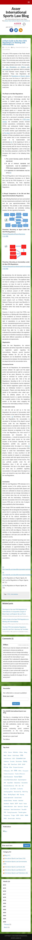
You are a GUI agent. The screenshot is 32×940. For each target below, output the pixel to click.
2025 (4, 918)
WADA (26, 815)
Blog (14, 47)
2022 (4, 909)
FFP (12, 770)
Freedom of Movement (20, 773)
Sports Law (20, 806)
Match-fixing (25, 791)
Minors (5, 794)
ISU (22, 785)
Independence (17, 782)
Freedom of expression (9, 773)
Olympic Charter (18, 797)
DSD (9, 764)
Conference (6, 761)
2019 (4, 900)
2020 (4, 903)
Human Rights (18, 777)
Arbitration (15, 752)
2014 (4, 885)
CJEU (13, 758)
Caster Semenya (7, 758)
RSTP (16, 803)
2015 (4, 888)
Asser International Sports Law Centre (17, 21)
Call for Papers (16, 755)
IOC (16, 785)
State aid (26, 806)
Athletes (21, 752)
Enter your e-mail (8, 696)
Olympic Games (8, 800)
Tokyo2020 (24, 809)
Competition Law (21, 758)
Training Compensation (12, 812)
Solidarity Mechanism (8, 806)
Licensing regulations (8, 791)
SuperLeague (7, 809)
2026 (7, 924)
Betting (25, 752)
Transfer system (22, 812)
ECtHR (23, 764)
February (6, 924)
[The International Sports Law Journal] (5, 831)
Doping (25, 761)
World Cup (18, 818)
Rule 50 (20, 803)
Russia (25, 803)
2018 (4, 897)
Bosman (9, 755)
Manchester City (17, 791)
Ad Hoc (5, 752)
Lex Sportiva (20, 788)
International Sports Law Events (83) (14, 867)
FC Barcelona (7, 770)
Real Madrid (6, 803)
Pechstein (15, 800)
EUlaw (10, 767)
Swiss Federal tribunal (15, 809)
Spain (15, 806)
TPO (5, 812)
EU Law (6, 767)
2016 (4, 891)
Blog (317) (7, 855)
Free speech (25, 770)
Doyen (5, 764)
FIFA (8, 594)
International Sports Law (9, 785)
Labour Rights (13, 788)
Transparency (7, 815)
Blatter (5, 755)
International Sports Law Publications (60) (16, 873)
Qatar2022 (20, 800)
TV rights (13, 815)
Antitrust (10, 752)
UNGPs (22, 815)
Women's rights (11, 818)
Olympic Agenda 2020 (8, 797)
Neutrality (22, 794)
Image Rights (10, 782)
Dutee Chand (14, 764)
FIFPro (19, 770)
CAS (21, 755)
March (6, 927)
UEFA (17, 815)
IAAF (5, 782)
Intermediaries (14, 594)
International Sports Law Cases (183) (14, 858)
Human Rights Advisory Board (10, 779)
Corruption (12, 761)
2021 (4, 906)
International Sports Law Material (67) (15, 870)
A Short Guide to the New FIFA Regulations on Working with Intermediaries (14, 42)
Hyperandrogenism (22, 779)
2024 (4, 915)
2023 (4, 912)
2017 (4, 894)
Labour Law (6, 788)
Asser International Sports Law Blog (16, 12)
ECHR (19, 764)
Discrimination (19, 761)
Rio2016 (12, 803)
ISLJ (20, 785)
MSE (18, 794)
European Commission (18, 767)
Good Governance (8, 777)
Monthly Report (12, 794)
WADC (5, 818)
